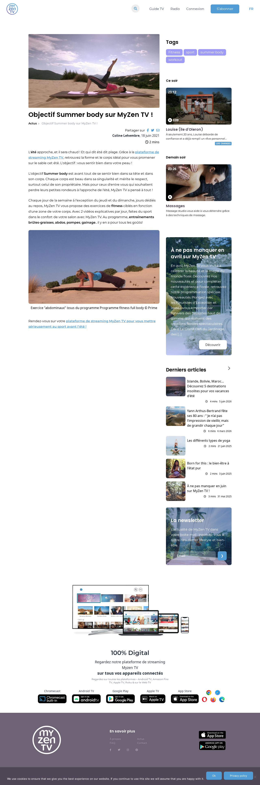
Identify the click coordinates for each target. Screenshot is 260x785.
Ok (214, 775)
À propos (115, 738)
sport (190, 52)
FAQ (112, 742)
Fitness (174, 52)
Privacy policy (238, 775)
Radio (175, 9)
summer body (212, 52)
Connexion (195, 9)
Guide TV (156, 9)
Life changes (223, 143)
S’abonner (225, 9)
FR (251, 9)
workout (175, 60)
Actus (32, 123)
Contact (142, 742)
